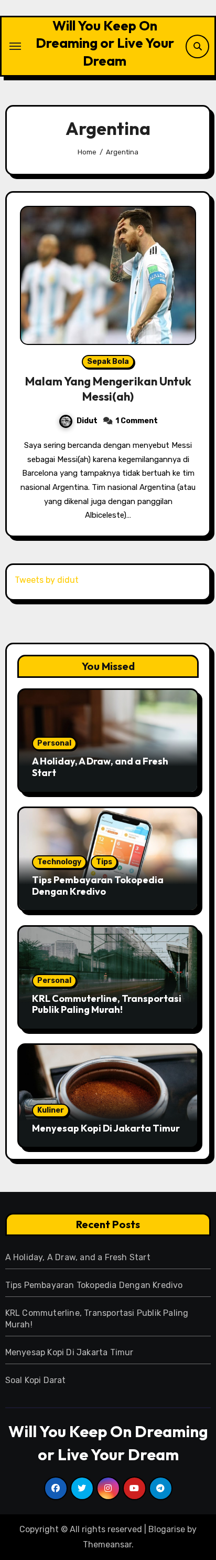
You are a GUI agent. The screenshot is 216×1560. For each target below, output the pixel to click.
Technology (59, 861)
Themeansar (107, 1544)
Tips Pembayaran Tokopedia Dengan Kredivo (98, 885)
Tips (104, 861)
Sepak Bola (108, 361)
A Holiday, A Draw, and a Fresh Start (100, 767)
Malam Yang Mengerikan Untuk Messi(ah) (108, 389)
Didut (87, 420)
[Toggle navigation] (15, 46)
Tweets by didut (47, 580)
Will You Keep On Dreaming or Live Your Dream (105, 43)
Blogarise (166, 1529)
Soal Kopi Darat (35, 1380)
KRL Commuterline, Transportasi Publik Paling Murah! (106, 1004)
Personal (54, 743)
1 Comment (136, 420)
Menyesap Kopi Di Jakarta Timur (106, 1128)
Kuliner (50, 1110)
